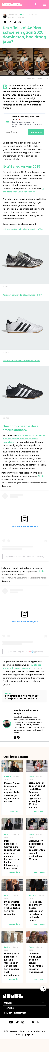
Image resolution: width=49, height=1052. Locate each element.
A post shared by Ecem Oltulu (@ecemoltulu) (24, 556)
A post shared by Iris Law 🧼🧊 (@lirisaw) (25, 652)
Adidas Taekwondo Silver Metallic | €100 (23, 229)
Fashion (23, 14)
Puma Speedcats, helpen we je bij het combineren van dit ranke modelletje (24, 438)
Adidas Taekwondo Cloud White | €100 (22, 294)
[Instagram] (15, 737)
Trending (9, 1007)
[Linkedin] (18, 737)
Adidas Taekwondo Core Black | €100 (21, 360)
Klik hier (41, 476)
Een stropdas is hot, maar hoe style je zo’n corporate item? (22, 697)
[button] (40, 1003)
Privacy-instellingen (15, 1012)
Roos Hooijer (12, 14)
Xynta (30, 1034)
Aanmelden (36, 132)
